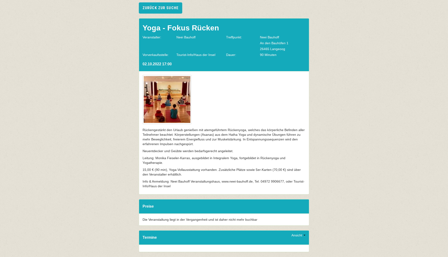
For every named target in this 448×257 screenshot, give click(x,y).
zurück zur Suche (160, 8)
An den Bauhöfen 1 (274, 43)
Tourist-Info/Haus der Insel (195, 55)
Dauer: (231, 55)
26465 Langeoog (272, 49)
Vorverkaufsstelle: (156, 55)
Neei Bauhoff (186, 37)
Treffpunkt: (234, 37)
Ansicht (297, 235)
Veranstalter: (152, 37)
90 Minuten (268, 55)
